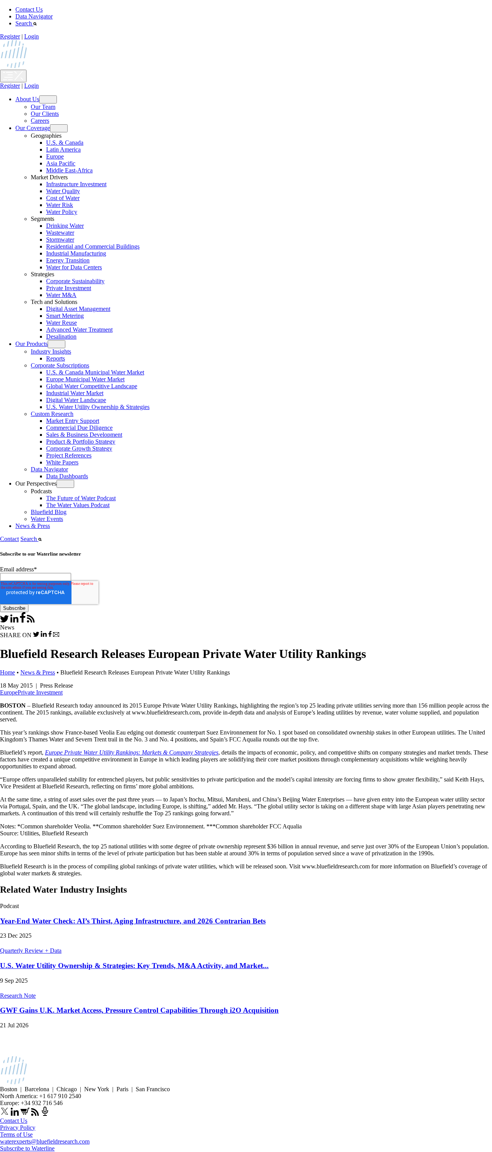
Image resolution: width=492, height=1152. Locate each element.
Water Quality (63, 191)
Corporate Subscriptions (60, 365)
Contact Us (29, 9)
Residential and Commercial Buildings (93, 246)
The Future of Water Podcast (81, 498)
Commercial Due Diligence (79, 427)
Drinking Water (65, 225)
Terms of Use (16, 1134)
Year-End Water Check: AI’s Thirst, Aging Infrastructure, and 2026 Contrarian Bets (133, 921)
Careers (40, 120)
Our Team (43, 107)
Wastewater (60, 232)
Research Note (18, 995)
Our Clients (45, 113)
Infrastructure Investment (76, 184)
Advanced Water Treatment (79, 329)
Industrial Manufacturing (76, 253)
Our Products (31, 344)
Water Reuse (61, 322)
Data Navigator (34, 16)
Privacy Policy (17, 1127)
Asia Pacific (60, 163)
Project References (68, 455)
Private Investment (68, 288)
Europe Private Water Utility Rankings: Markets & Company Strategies (131, 752)
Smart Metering (65, 315)
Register (10, 36)
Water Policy (61, 212)
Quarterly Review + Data (31, 950)
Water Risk (59, 205)
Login (31, 36)
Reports (55, 358)
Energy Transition (68, 260)
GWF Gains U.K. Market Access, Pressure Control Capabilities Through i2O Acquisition (139, 1010)
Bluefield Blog (48, 512)
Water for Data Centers (74, 267)
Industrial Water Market (74, 393)
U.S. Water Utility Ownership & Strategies (98, 407)
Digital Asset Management (78, 309)
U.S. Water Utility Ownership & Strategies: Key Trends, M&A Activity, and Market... (134, 966)
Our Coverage (32, 128)
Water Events (47, 519)
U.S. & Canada (64, 142)
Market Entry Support (72, 420)
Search (24, 23)
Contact (9, 539)
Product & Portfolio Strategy (80, 441)
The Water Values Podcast (78, 505)
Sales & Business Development (84, 434)
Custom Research (52, 414)
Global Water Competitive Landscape (91, 386)
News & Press (32, 526)
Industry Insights (51, 351)
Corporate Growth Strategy (79, 448)
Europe (55, 156)
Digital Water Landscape (76, 400)
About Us (27, 99)
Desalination (61, 336)
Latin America (63, 149)
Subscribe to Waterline (27, 1148)
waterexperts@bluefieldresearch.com (45, 1141)
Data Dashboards (67, 476)
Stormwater (60, 239)
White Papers (62, 462)
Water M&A (61, 295)
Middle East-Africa (69, 170)
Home (7, 672)
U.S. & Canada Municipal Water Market (95, 372)
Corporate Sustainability (75, 281)
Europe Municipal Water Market (85, 379)
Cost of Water (63, 198)
